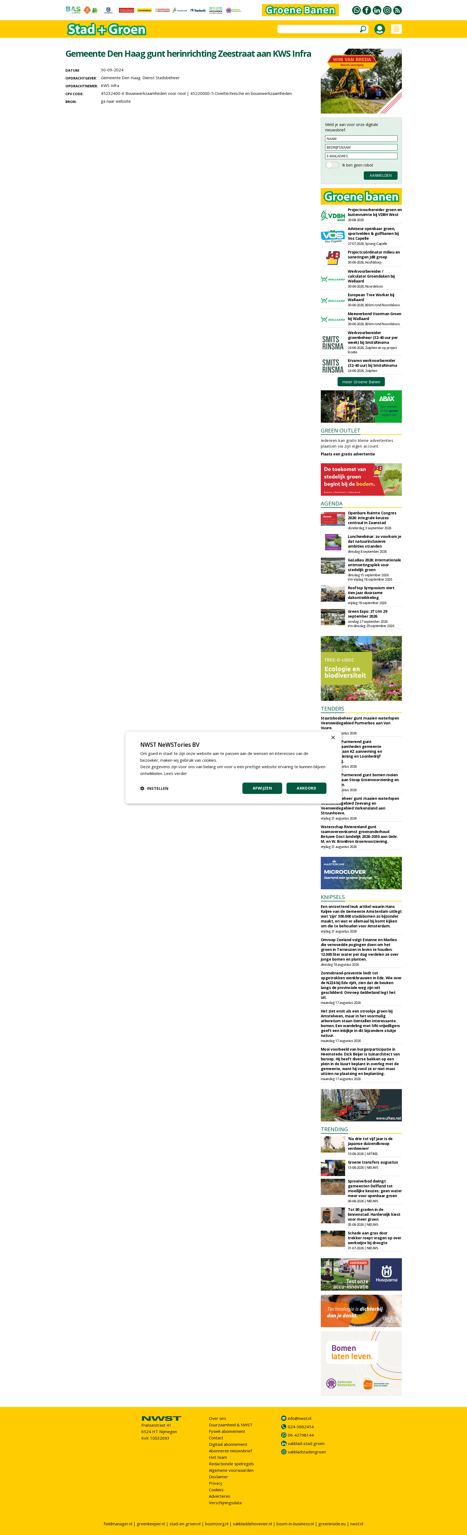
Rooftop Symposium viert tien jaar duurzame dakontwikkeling (371, 592)
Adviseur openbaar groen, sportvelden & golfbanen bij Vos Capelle (373, 233)
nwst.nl (356, 1523)
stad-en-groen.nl (185, 1523)
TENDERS (332, 708)
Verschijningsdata (225, 1502)
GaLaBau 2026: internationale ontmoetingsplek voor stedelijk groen (374, 564)
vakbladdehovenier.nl (252, 1523)
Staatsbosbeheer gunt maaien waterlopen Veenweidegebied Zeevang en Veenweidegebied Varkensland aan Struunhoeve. (360, 805)
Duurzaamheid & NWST (230, 1424)
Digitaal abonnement (228, 1444)
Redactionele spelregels (231, 1463)
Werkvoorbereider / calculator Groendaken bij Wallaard (371, 276)
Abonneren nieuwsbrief (230, 1450)
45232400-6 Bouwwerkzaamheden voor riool (143, 93)
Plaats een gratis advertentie (348, 454)
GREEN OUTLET (341, 430)
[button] (154, 788)
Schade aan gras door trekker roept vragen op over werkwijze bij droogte (374, 1237)
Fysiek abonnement (227, 1431)
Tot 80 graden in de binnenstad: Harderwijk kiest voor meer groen (374, 1214)
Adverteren (219, 1496)
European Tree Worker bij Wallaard (371, 297)
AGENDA (332, 503)
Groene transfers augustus (373, 1162)
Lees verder (175, 773)
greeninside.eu (332, 1523)
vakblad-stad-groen (306, 1443)
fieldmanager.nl (118, 1523)
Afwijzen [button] (262, 788)
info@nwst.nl (299, 1418)
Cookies (216, 1489)
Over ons (217, 1418)
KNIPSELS (333, 897)
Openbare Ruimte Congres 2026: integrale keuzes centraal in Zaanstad (372, 517)
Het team (218, 1457)
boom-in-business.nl (295, 1523)
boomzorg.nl (216, 1523)
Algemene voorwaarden (231, 1470)
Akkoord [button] (306, 788)
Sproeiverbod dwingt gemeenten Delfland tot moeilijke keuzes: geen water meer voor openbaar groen (375, 1188)
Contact (216, 1437)
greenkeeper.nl (151, 1523)
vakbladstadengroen (307, 1451)
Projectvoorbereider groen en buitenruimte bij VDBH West (375, 212)
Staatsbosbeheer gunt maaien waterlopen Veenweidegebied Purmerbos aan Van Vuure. (360, 722)
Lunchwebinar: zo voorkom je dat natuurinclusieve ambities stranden (374, 541)
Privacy (215, 1483)
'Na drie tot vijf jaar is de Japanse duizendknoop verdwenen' (370, 1143)
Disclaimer (218, 1476)
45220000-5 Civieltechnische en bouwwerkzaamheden (241, 93)
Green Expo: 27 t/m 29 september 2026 (367, 614)
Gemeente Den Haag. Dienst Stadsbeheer (140, 77)
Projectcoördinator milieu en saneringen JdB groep (374, 254)
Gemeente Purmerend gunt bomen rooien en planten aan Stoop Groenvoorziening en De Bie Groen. (360, 779)
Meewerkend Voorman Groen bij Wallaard (374, 316)
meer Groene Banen (361, 381)
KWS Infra (110, 85)
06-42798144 (301, 1435)
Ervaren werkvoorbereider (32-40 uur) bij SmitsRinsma (372, 363)
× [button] (333, 738)
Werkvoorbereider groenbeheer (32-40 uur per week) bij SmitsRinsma (373, 337)
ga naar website (116, 101)
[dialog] (233, 767)
